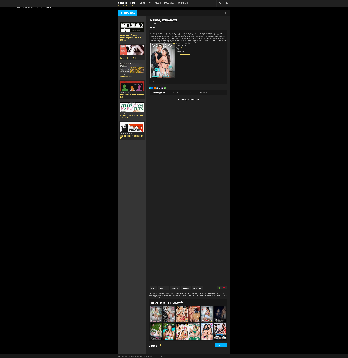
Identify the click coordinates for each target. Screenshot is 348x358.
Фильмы (142, 3)
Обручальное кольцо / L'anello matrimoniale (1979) (132, 96)
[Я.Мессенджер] (150, 88)
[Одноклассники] (155, 88)
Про (150, 3)
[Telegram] (157, 88)
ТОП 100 (224, 13)
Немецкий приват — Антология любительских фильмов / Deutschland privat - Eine (130, 37)
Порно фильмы (185, 54)
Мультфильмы (169, 3)
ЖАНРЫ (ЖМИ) (129, 13)
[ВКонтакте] (152, 88)
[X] (160, 88)
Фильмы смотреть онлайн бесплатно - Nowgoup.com (127, 3)
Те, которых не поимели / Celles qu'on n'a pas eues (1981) (131, 116)
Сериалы (158, 3)
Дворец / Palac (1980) (126, 76)
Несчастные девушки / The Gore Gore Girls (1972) (131, 137)
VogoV (183, 48)
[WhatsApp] (165, 88)
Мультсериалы (183, 3)
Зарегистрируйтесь (158, 92)
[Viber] (162, 88)
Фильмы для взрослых (126, 33)
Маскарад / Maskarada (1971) (128, 58)
